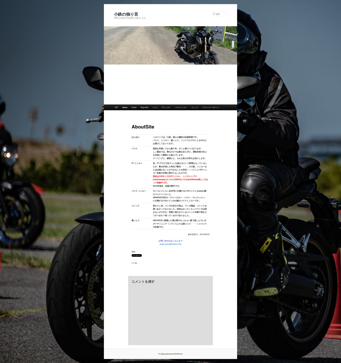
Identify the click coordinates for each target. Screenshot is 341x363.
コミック (194, 107)
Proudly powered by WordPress (170, 354)
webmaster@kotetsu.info (170, 244)
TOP (116, 107)
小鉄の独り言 (126, 14)
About (124, 107)
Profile (133, 107)
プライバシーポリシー (211, 107)
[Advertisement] (170, 84)
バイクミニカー (181, 107)
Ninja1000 (144, 107)
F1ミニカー (166, 107)
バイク (155, 107)
